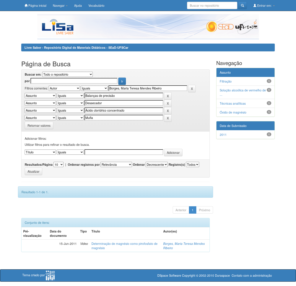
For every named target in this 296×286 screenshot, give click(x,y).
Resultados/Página (39, 164)
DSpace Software (169, 275)
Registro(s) (177, 164)
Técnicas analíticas (233, 103)
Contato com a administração (252, 275)
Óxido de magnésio (233, 112)
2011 (223, 134)
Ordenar (139, 164)
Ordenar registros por (84, 164)
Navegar (59, 5)
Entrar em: (264, 5)
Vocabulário (96, 5)
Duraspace (222, 275)
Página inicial (37, 5)
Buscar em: (33, 74)
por (27, 81)
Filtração (226, 81)
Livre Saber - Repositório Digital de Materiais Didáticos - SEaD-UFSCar (76, 47)
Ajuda (78, 5)
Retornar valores (39, 125)
